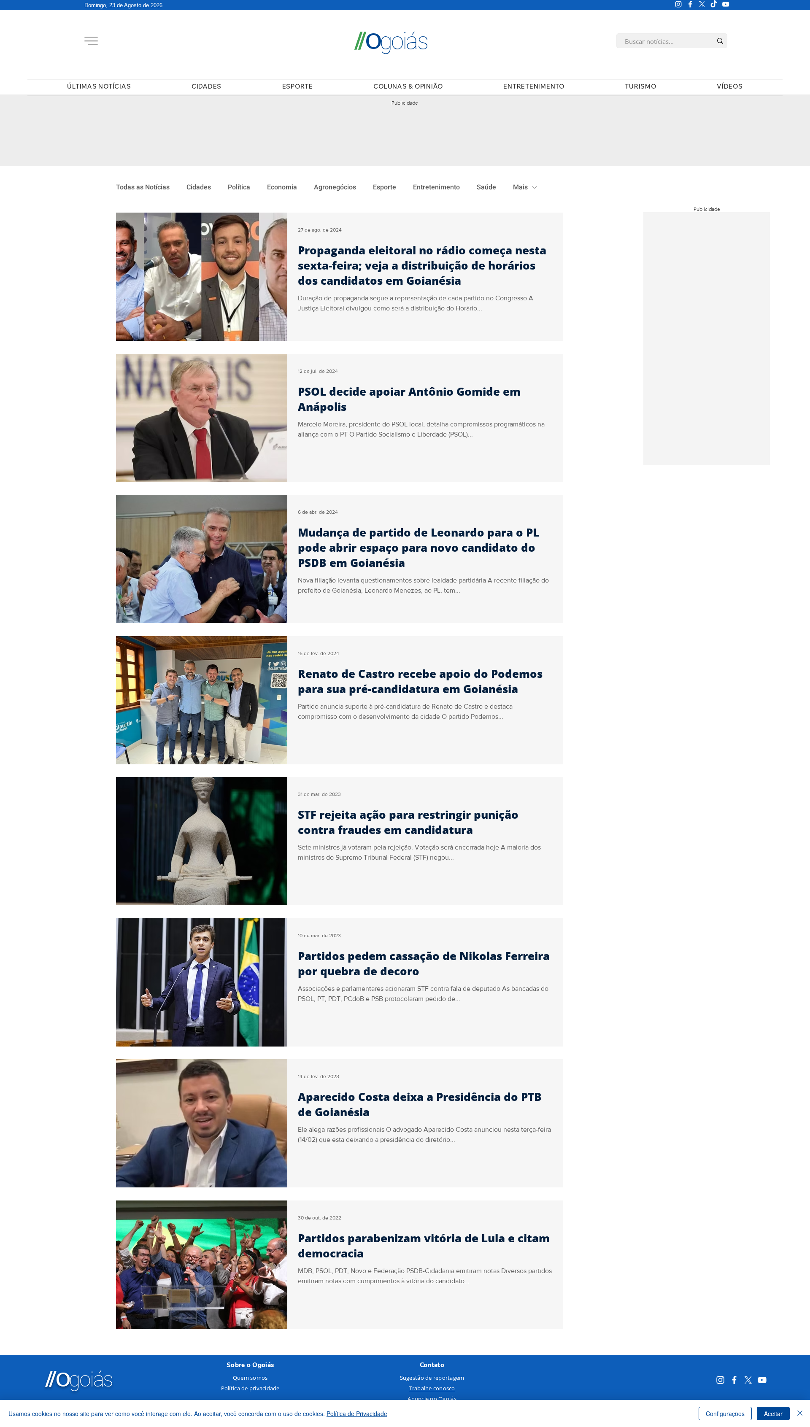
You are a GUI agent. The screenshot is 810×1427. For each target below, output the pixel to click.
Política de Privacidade (357, 1413)
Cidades (198, 187)
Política (239, 187)
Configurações (725, 1413)
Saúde (486, 187)
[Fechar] (800, 1413)
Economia (282, 187)
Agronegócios (335, 187)
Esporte (384, 187)
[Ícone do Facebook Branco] (690, 4)
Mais (520, 187)
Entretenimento (436, 187)
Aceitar (773, 1413)
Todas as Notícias (143, 187)
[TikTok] (714, 4)
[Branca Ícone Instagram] (678, 4)
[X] (702, 4)
